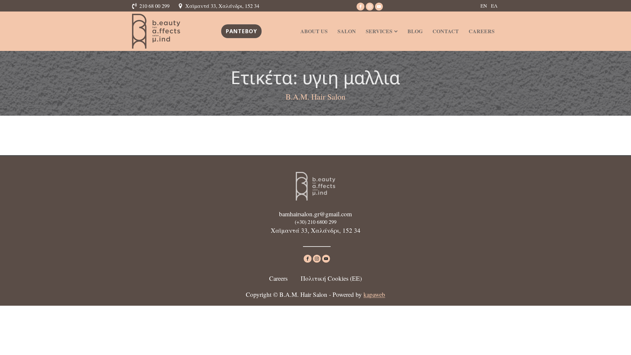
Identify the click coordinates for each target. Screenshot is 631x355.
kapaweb (374, 294)
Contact (445, 31)
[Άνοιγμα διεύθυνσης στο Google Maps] (181, 6)
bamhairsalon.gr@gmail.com (315, 214)
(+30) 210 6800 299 (316, 221)
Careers (482, 31)
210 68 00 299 (154, 5)
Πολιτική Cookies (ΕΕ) (331, 278)
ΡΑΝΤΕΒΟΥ (241, 31)
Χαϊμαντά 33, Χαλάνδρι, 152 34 (222, 5)
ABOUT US (314, 31)
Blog (415, 31)
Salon (347, 31)
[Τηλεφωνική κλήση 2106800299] (135, 6)
